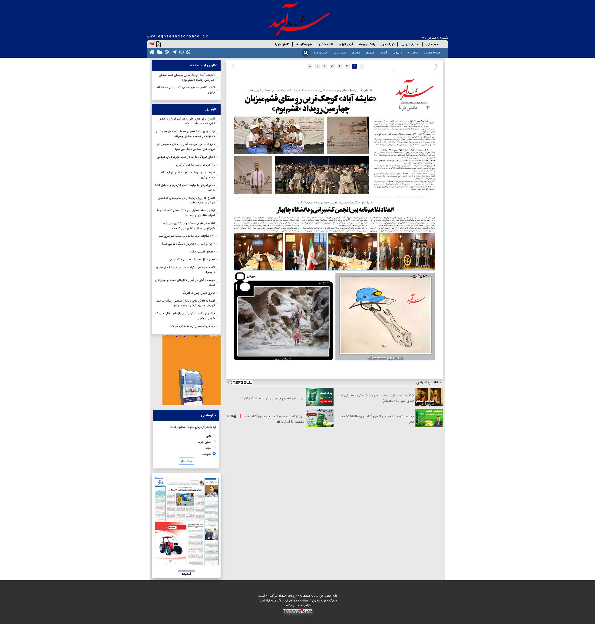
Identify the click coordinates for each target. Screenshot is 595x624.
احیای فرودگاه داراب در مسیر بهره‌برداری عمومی (186, 156)
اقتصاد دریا (325, 44)
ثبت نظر (186, 461)
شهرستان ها (303, 44)
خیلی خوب (204, 441)
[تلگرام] (174, 51)
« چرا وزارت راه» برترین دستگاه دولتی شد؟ (188, 243)
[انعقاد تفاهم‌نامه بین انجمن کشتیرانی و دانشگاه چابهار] (336, 234)
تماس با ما (340, 52)
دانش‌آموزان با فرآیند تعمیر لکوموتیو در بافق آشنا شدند (185, 188)
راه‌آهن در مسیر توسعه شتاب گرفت (193, 326)
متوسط (206, 453)
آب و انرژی (346, 44)
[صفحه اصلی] (151, 51)
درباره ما (397, 52)
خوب (208, 447)
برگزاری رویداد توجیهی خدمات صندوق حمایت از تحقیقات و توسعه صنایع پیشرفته (185, 134)
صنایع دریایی (409, 44)
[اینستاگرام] (181, 51)
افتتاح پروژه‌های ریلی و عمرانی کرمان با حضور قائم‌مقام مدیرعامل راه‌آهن (186, 121)
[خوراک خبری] (167, 51)
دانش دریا (282, 44)
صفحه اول (432, 44)
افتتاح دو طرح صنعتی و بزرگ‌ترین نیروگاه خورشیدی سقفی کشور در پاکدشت (189, 226)
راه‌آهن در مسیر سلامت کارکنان (195, 164)
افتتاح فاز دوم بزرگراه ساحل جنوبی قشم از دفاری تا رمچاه (185, 270)
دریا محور (387, 44)
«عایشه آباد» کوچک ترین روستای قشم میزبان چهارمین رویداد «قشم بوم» (187, 77)
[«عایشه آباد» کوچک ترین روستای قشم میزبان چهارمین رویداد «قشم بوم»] (336, 134)
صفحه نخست (432, 52)
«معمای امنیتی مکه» (202, 251)
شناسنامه (413, 52)
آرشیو (384, 52)
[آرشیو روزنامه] (159, 51)
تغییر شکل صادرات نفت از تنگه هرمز (192, 259)
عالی (208, 435)
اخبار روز (370, 52)
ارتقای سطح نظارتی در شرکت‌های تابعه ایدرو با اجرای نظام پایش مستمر (186, 213)
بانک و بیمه (367, 44)
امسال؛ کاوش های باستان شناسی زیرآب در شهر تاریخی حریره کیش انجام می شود (185, 303)
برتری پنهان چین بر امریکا (199, 292)
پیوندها (356, 52)
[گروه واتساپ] (188, 51)
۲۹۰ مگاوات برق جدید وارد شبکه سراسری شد (187, 235)
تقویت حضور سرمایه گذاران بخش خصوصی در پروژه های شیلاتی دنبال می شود (186, 146)
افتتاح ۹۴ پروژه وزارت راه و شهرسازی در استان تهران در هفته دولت (186, 200)
